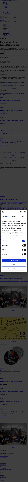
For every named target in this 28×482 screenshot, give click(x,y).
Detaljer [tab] (14, 216)
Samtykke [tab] (5, 216)
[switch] (24, 245)
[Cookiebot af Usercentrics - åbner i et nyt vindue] (20, 212)
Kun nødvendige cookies (14, 268)
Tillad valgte (14, 264)
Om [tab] (23, 216)
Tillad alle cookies (14, 260)
